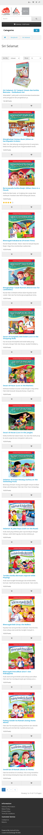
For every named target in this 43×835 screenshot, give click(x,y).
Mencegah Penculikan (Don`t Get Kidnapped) (17, 672)
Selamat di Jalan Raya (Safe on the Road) (20, 528)
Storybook (14, 37)
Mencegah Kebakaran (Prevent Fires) (19, 240)
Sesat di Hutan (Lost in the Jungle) (18, 432)
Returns (4, 822)
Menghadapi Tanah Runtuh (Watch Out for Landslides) (21, 288)
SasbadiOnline (14, 830)
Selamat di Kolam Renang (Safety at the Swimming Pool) (20, 480)
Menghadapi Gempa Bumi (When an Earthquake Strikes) (18, 140)
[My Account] (29, 2)
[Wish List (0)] (33, 2)
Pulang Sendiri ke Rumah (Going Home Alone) (19, 721)
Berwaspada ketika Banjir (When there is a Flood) (21, 189)
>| (15, 790)
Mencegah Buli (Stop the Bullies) (17, 624)
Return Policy (6, 809)
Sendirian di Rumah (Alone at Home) (18, 769)
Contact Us (5, 820)
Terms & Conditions (8, 814)
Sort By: (5, 58)
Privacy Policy (6, 811)
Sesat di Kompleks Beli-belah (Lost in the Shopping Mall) (20, 337)
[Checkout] (39, 2)
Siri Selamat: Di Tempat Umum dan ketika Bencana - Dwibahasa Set (21, 91)
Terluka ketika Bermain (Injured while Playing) (19, 576)
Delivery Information (8, 807)
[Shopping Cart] (36, 2)
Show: (26, 58)
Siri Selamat (26, 37)
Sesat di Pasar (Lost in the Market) (18, 385)
